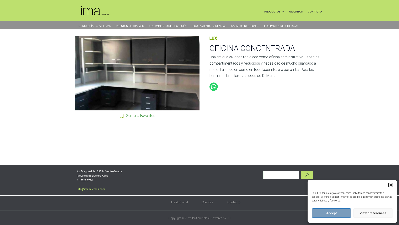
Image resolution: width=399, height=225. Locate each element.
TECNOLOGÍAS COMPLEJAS (94, 26)
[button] (391, 185)
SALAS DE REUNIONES (245, 26)
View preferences (373, 213)
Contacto (233, 202)
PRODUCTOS (272, 11)
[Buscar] (307, 175)
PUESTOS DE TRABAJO (130, 26)
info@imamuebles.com (91, 189)
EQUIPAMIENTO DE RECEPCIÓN (168, 26)
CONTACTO (315, 11)
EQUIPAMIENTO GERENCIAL (209, 26)
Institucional (179, 202)
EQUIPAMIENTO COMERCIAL (281, 26)
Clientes (207, 202)
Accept (331, 213)
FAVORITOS (296, 11)
